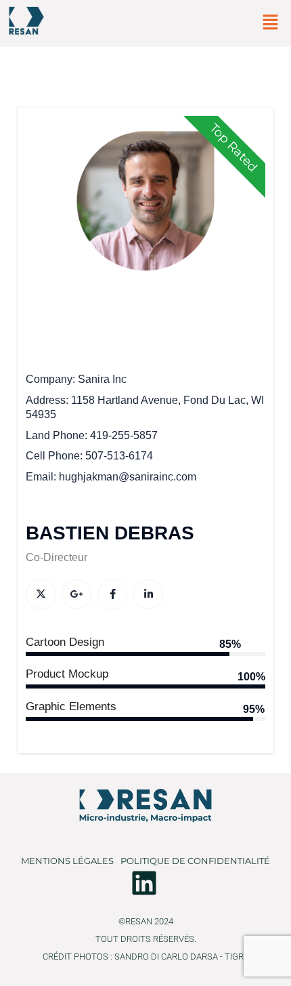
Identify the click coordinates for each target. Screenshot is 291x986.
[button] (270, 23)
